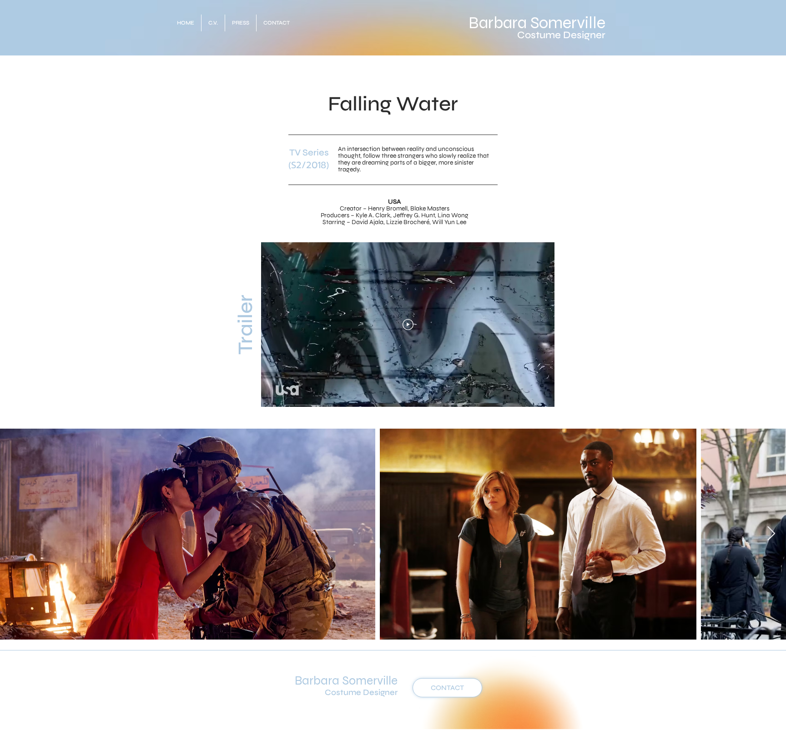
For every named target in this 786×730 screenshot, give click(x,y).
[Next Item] (771, 534)
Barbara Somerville (537, 23)
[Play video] (408, 324)
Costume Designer (561, 35)
